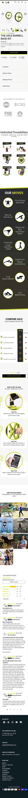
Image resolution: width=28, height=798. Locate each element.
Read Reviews (6, 86)
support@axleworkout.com (9, 745)
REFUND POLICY (6, 780)
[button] (5, 33)
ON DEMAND (5, 772)
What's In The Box (7, 73)
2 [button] (10, 709)
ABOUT (4, 763)
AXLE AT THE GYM (7, 765)
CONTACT (5, 774)
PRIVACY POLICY (7, 776)
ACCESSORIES (6, 768)
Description (5, 66)
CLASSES (4, 770)
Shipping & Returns (7, 79)
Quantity (3, 46)
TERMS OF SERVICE (7, 778)
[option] (14, 16)
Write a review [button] (14, 582)
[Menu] (25, 2)
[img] (11, 604)
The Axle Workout (16, 787)
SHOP (3, 767)
